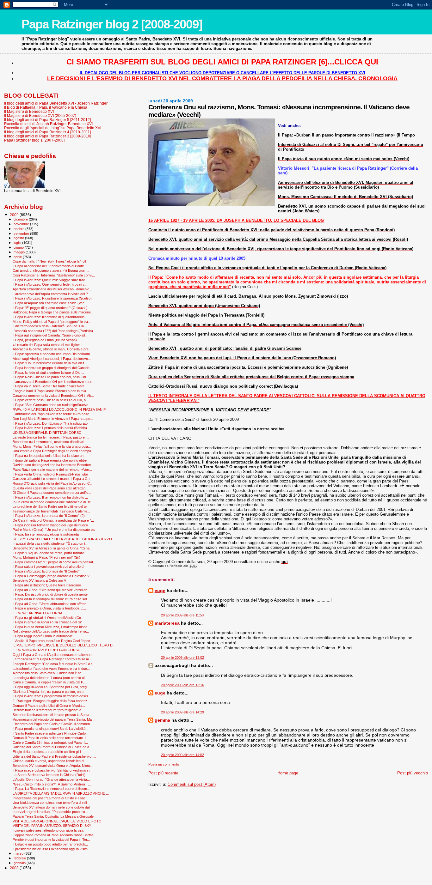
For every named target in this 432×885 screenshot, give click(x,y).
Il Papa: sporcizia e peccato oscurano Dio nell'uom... (53, 354)
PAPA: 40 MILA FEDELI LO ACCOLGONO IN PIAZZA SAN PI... (61, 409)
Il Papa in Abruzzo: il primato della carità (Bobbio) (50, 428)
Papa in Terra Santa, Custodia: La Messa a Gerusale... (54, 816)
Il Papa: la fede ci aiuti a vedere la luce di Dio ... (48, 372)
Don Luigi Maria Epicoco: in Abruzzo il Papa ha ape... (53, 419)
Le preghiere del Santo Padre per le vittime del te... (51, 506)
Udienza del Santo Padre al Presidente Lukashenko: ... (54, 756)
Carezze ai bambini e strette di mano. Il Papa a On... (52, 479)
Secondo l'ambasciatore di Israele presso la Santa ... (53, 715)
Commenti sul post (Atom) (192, 784)
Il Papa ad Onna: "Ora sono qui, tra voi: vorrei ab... (51, 590)
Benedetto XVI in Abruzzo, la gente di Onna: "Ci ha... (52, 548)
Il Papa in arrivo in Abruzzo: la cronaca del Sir (47, 622)
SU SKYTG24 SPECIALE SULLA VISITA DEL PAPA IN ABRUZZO (62, 539)
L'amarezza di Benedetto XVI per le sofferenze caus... (54, 382)
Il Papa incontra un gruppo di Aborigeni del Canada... (52, 368)
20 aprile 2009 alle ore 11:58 (182, 615)
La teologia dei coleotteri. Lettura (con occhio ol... (50, 678)
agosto (19, 238)
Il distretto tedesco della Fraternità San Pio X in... (50, 326)
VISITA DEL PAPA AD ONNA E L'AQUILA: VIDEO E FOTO (57, 821)
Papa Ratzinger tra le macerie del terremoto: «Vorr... (52, 469)
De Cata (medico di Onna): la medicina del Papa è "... (53, 520)
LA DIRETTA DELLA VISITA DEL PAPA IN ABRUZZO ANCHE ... (61, 793)
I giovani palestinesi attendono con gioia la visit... (49, 830)
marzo (19, 853)
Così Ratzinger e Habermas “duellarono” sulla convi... (54, 275)
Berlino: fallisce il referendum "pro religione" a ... (49, 710)
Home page (287, 773)
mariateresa (167, 623)
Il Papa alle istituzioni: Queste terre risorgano (47, 585)
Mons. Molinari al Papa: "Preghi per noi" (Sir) (46, 557)
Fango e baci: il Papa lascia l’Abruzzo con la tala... (51, 391)
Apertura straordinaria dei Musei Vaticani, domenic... (52, 289)
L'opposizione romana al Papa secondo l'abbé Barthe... (54, 835)
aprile (18, 257)
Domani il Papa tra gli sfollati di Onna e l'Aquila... (49, 705)
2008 (15, 868)
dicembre (21, 219)
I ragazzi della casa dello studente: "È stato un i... (50, 543)
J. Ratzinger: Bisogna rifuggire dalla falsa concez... (51, 701)
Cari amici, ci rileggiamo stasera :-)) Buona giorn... (51, 270)
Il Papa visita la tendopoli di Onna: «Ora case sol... (51, 599)
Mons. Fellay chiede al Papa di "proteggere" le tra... (52, 322)
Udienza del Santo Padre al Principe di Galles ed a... (52, 747)
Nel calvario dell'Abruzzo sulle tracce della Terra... (51, 631)
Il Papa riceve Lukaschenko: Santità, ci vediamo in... (52, 770)
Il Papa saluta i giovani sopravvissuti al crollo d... (49, 566)
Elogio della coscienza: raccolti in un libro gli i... (48, 752)
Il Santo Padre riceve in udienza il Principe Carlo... (51, 733)
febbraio (20, 858)
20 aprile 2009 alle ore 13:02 (182, 657)
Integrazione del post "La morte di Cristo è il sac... (51, 798)
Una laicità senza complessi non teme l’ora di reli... (51, 802)
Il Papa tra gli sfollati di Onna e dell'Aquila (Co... (48, 618)
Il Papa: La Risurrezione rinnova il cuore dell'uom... (51, 789)
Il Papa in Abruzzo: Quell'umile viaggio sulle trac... (50, 280)
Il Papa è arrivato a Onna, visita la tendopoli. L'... (49, 608)
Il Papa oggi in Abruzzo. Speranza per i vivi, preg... (51, 687)
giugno (19, 247)
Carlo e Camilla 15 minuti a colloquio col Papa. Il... (50, 742)
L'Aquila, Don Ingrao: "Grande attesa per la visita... (51, 779)
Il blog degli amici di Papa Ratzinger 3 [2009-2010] (47, 136)
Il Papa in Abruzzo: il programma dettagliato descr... (52, 696)
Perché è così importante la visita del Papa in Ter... (51, 839)
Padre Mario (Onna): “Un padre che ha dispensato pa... (55, 529)
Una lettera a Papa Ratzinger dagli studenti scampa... (53, 451)
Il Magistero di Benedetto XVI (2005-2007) (40, 115)
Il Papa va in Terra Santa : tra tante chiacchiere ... (50, 386)
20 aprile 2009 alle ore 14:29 (182, 712)
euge (160, 590)
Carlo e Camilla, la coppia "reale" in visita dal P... (49, 682)
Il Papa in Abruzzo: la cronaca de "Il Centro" (46, 571)
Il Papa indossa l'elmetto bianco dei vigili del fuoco (50, 525)
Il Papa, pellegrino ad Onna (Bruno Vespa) (45, 340)
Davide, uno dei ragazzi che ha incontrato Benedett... (53, 465)
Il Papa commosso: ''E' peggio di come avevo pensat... (54, 562)
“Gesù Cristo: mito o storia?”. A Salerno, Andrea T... (52, 784)
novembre (22, 224)
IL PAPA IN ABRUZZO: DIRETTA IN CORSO (47, 650)
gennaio (20, 863)
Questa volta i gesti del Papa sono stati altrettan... (50, 488)
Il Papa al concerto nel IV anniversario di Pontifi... (50, 266)
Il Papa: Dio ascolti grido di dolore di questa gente (50, 594)
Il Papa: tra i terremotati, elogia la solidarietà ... (48, 534)
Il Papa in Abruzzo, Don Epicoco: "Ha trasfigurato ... (52, 423)
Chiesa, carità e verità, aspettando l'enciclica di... (50, 761)
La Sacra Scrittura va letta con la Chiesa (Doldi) (49, 775)
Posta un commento (163, 764)
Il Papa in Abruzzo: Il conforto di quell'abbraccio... (50, 317)
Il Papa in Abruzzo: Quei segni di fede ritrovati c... (50, 284)
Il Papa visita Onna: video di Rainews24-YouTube (50, 474)
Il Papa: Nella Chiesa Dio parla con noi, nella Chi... (51, 377)
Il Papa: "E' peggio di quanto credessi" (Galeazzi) (50, 308)
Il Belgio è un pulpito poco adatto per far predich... (50, 844)
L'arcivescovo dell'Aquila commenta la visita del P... (51, 294)
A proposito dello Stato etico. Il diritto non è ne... (48, 673)
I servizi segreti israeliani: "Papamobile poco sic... (50, 812)
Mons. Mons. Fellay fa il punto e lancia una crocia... (52, 446)
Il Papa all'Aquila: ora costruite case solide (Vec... (50, 303)
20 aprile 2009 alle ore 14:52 (182, 755)
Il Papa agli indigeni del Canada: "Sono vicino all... (50, 335)
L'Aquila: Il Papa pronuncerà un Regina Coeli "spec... (53, 641)
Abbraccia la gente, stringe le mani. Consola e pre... (52, 349)
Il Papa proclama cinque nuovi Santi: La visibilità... (50, 728)
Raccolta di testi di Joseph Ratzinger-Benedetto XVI (48, 124)
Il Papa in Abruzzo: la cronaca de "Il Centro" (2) (49, 516)
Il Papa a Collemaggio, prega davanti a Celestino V (51, 576)
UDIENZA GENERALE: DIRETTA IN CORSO (47, 432)
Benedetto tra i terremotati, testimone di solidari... (50, 442)
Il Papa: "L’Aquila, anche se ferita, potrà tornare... (50, 553)
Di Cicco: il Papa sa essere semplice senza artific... (52, 492)
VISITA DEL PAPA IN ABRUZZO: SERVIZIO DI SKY (52, 825)
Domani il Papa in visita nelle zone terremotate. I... (51, 738)
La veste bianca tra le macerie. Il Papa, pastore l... (51, 437)
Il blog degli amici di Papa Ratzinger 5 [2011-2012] (47, 120)
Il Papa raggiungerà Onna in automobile (43, 636)
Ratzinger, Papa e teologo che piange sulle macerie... (53, 312)
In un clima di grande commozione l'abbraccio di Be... (53, 502)
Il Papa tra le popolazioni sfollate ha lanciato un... (49, 456)
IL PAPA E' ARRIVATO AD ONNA (37, 613)
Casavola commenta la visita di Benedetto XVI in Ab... (53, 395)
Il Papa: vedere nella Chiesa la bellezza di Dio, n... (51, 400)
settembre (22, 233)
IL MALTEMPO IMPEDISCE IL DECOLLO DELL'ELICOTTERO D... (64, 645)
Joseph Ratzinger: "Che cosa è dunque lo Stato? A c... (54, 664)
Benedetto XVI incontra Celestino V (39, 580)
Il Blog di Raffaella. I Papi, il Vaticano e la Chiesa (45, 107)
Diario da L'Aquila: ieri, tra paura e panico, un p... (49, 692)
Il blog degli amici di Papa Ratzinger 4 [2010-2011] (47, 132)
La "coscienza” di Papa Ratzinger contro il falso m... (52, 659)
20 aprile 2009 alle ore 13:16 (182, 685)
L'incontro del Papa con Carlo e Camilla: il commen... (53, 724)
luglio (18, 243)
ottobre (19, 229)
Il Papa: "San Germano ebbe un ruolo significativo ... (52, 405)
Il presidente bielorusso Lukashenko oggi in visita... (51, 849)
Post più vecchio (412, 773)
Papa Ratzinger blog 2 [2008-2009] (112, 24)
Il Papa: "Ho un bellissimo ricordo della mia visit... (50, 363)
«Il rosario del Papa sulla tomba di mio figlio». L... (49, 345)
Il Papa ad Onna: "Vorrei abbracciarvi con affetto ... (51, 604)
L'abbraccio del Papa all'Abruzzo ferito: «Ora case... (52, 414)
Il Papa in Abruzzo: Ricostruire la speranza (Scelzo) (52, 298)
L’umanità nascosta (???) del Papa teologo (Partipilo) (53, 331)
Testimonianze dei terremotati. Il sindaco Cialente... (51, 511)
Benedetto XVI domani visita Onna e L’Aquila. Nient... (53, 765)
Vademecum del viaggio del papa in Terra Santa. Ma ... (54, 719)
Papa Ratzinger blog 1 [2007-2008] (34, 140)
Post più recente (163, 773)
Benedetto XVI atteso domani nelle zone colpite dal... (52, 807)
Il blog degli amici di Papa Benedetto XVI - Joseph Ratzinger (56, 103)
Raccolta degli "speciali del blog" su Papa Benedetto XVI (52, 128)
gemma (162, 720)
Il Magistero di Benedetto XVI (29, 111)
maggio (20, 252)
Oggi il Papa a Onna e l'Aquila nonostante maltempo (52, 655)
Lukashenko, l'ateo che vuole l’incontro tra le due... (51, 668)
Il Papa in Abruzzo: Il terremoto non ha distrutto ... (50, 497)
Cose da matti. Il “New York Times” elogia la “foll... (51, 261)
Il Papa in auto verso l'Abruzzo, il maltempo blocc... (51, 627)
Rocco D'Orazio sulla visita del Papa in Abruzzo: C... (53, 483)
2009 (15, 215)
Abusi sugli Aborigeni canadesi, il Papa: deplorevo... (52, 359)
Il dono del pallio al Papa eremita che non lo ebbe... (51, 460)
